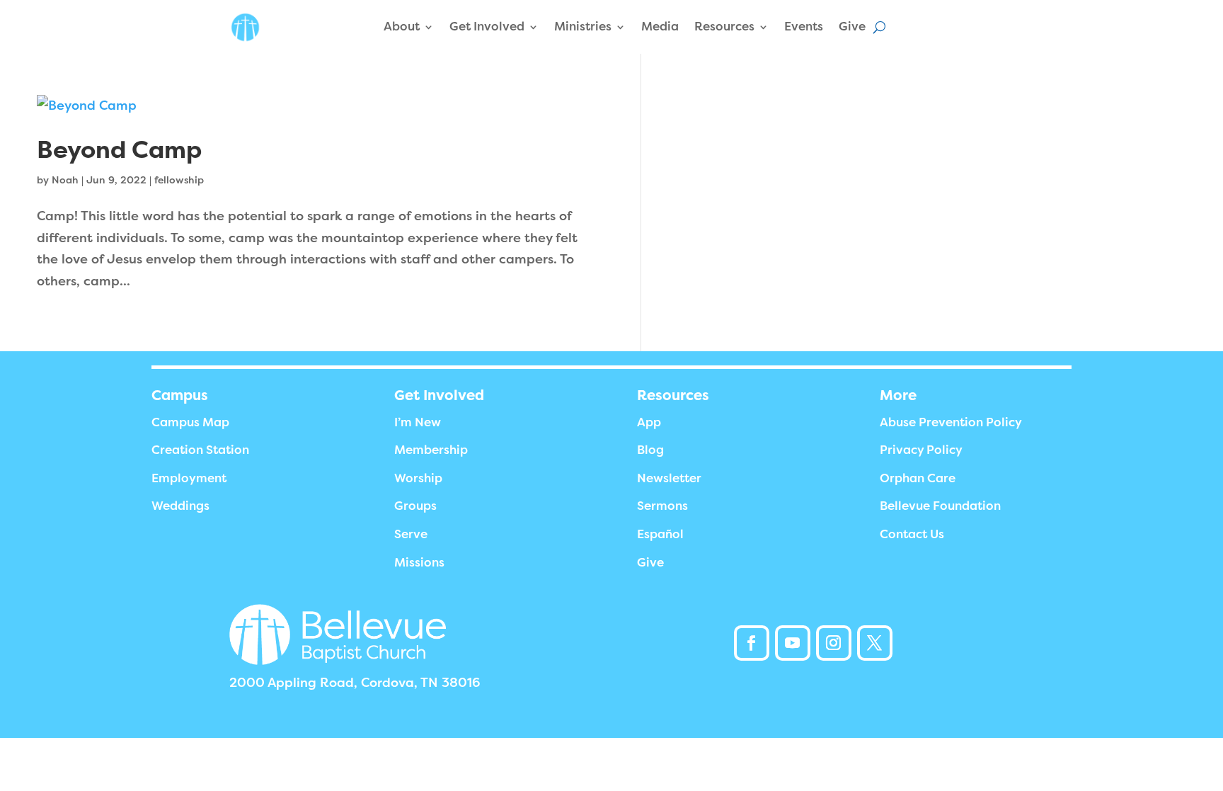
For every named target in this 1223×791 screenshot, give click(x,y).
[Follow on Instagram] (833, 643)
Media (660, 26)
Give (852, 26)
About (402, 26)
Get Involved (486, 26)
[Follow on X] (874, 643)
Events (803, 26)
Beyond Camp (119, 150)
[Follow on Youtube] (792, 643)
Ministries (583, 26)
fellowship (179, 180)
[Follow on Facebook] (751, 643)
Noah (65, 180)
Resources (724, 26)
